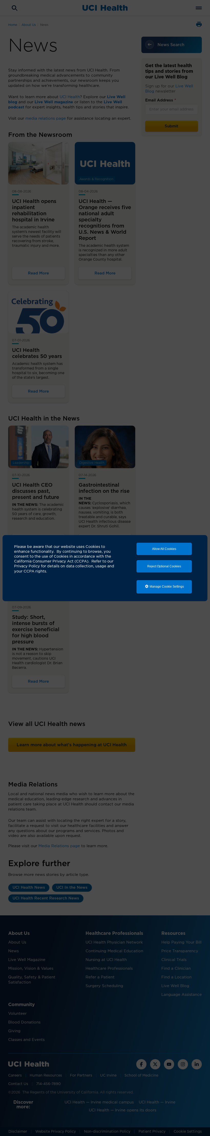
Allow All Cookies (164, 549)
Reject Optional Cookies (164, 566)
